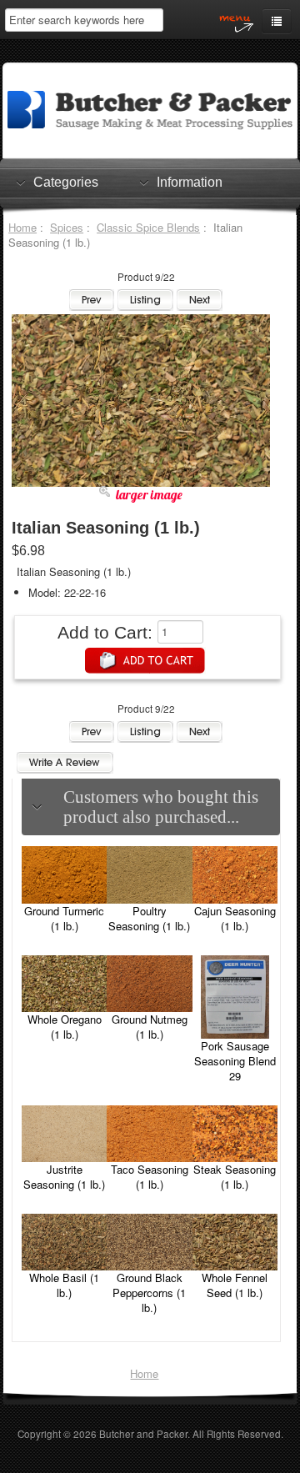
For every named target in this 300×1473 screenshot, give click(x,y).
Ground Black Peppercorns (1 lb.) (149, 1292)
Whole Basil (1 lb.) (64, 1285)
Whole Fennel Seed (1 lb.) (235, 1285)
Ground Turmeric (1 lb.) (64, 918)
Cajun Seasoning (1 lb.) (235, 918)
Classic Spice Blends (148, 227)
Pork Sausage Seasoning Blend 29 (235, 1061)
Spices (66, 227)
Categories (65, 182)
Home (22, 227)
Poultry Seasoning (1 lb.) (149, 918)
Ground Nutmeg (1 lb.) (150, 1026)
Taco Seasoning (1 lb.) (149, 1176)
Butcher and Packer (143, 1433)
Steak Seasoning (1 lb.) (234, 1176)
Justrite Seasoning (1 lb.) (64, 1176)
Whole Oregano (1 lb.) (65, 1026)
